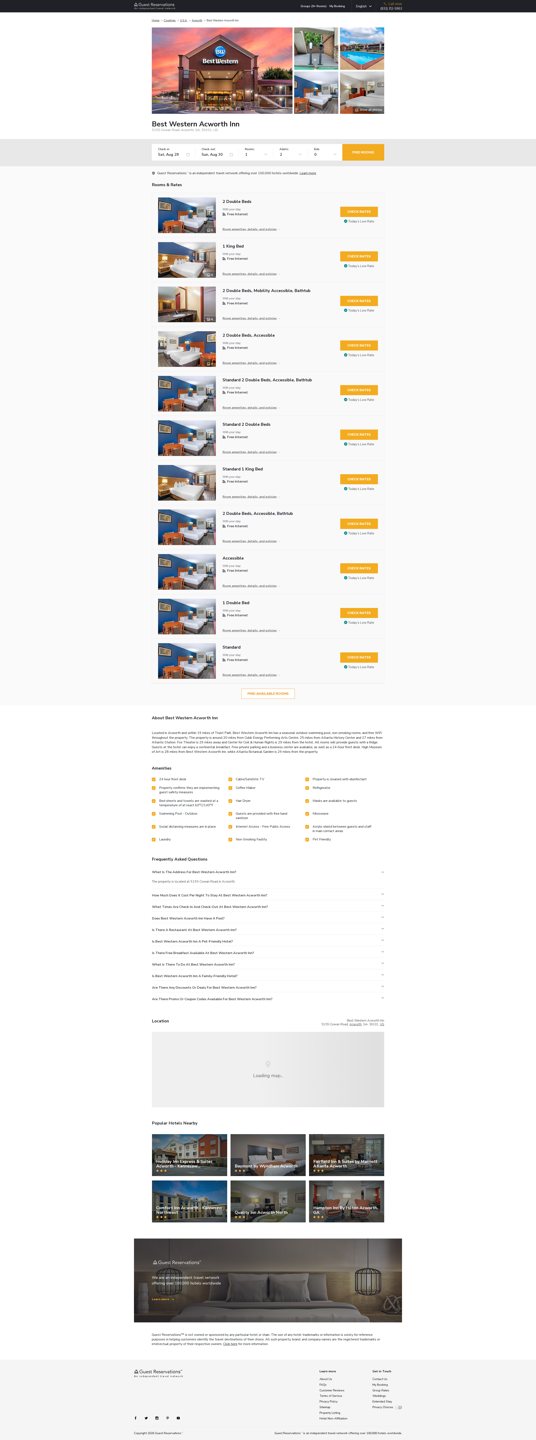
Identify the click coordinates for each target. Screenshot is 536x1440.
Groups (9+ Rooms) (314, 6)
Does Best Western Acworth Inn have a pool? (188, 918)
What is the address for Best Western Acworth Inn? (194, 872)
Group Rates (380, 1390)
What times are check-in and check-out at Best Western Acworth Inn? (210, 907)
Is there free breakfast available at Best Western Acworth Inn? (203, 953)
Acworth (197, 20)
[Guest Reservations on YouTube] (176, 1418)
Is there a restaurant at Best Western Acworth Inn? (194, 930)
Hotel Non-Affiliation (333, 1419)
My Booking (337, 6)
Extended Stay (382, 1402)
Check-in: (164, 149)
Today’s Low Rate (361, 221)
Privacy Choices (382, 1407)
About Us (326, 1379)
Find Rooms (363, 152)
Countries (170, 20)
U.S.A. (183, 20)
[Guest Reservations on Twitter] (146, 1418)
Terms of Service (331, 1396)
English (361, 6)
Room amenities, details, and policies (250, 229)
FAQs (323, 1385)
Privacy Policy (329, 1402)
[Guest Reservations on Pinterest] (168, 1418)
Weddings (379, 1396)
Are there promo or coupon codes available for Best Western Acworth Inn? (212, 999)
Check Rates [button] (359, 211)
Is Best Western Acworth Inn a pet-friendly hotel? (192, 941)
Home (155, 20)
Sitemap (325, 1407)
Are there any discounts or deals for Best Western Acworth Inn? (204, 987)
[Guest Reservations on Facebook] (137, 1418)
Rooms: (250, 149)
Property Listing (330, 1413)
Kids (317, 149)
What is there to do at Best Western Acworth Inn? (193, 964)
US (382, 1024)
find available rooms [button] (268, 693)
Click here (230, 1344)
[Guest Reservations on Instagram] (157, 1418)
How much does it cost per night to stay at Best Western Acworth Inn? (209, 895)
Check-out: (209, 149)
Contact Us (379, 1379)
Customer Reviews (332, 1390)
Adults (284, 149)
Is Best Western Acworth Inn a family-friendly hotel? (194, 976)
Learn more (308, 173)
